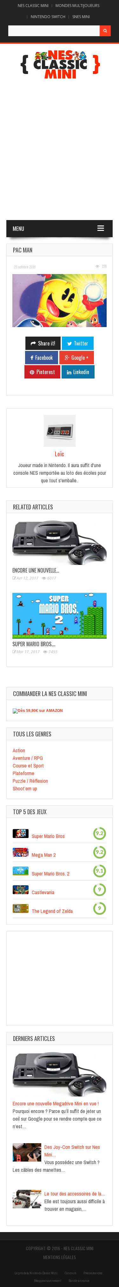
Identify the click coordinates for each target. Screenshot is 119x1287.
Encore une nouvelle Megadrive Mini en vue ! (56, 1103)
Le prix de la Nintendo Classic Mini (36, 1273)
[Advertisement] (59, 151)
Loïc (59, 454)
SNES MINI (81, 16)
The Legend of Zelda (52, 911)
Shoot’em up (25, 788)
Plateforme (23, 773)
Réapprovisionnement (47, 1281)
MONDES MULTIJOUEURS (77, 5)
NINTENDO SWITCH (48, 16)
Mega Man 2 (44, 854)
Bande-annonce (79, 1281)
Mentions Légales (59, 1257)
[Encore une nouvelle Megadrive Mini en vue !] (59, 542)
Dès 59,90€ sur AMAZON (40, 710)
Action (19, 750)
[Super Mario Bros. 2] (59, 616)
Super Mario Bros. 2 (50, 873)
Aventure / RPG (28, 757)
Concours (70, 1273)
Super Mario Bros (48, 836)
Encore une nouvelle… (35, 570)
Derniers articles (34, 1038)
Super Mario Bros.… (33, 644)
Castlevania (43, 892)
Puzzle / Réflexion (30, 780)
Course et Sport (28, 765)
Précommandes (92, 1273)
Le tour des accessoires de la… (74, 1193)
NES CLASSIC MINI (33, 5)
